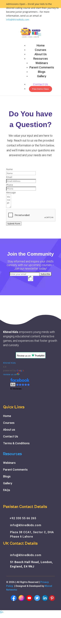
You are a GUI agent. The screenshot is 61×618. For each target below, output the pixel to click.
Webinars (41, 63)
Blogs (41, 71)
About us (9, 429)
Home (41, 45)
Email (9, 177)
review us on (10, 374)
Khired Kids (9, 362)
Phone (9, 184)
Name (9, 169)
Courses (40, 50)
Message (11, 192)
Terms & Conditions (16, 443)
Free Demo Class (40, 89)
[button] (20, 384)
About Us (40, 54)
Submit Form (13, 223)
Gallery (41, 76)
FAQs (6, 490)
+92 (23, 518)
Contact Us (40, 84)
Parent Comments (41, 67)
